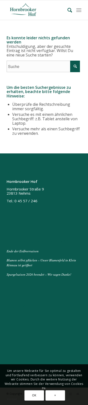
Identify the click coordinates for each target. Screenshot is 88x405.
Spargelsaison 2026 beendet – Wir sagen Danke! (39, 274)
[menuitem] (68, 10)
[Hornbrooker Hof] (36, 10)
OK (34, 395)
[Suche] (68, 10)
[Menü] (78, 10)
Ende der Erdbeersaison (23, 251)
